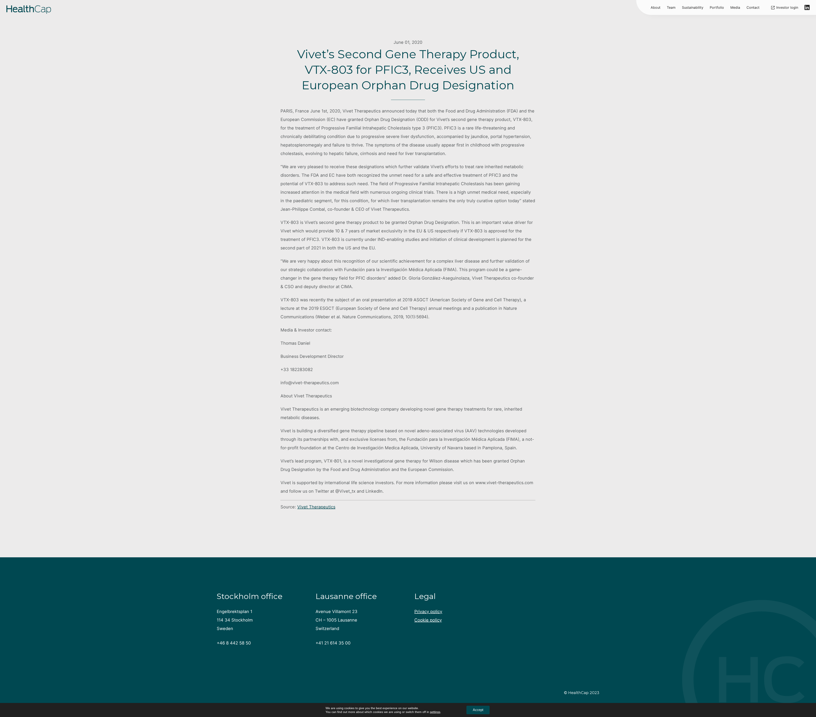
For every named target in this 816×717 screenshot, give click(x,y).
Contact (753, 7)
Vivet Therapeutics (316, 506)
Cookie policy (428, 620)
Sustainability (692, 7)
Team (671, 7)
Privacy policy (428, 611)
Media (735, 7)
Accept (478, 710)
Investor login (787, 8)
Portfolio (717, 7)
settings (435, 712)
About (655, 7)
